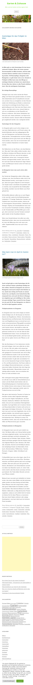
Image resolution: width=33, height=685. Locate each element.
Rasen (26, 235)
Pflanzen (11, 614)
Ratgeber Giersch (20, 617)
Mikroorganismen (12, 613)
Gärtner (25, 232)
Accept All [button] (19, 681)
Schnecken (12, 620)
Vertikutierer (7, 241)
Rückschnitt (22, 619)
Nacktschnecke (25, 613)
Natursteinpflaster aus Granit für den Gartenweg (14, 586)
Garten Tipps (13, 611)
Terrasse (21, 624)
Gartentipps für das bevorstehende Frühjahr (13, 593)
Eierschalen (13, 603)
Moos (10, 235)
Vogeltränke (23, 513)
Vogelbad (17, 513)
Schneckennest (15, 621)
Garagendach (6, 606)
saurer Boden (6, 620)
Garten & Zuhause (16, 3)
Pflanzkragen (16, 614)
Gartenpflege (5, 646)
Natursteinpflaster (6, 658)
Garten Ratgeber (21, 609)
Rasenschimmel (21, 239)
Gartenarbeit (26, 505)
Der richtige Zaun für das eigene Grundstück (13, 580)
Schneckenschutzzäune (17, 622)
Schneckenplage (22, 621)
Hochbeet (4, 652)
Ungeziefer (27, 624)
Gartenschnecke (5, 611)
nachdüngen (15, 235)
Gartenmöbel (18, 607)
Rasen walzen (21, 237)
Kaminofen (5, 654)
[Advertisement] (16, 554)
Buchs (22, 507)
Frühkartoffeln (9, 509)
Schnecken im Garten (6, 621)
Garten (15, 509)
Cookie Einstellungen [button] (8, 681)
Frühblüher (19, 603)
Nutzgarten (21, 235)
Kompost (4, 613)
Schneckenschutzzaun (7, 622)
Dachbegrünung (6, 637)
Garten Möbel (12, 607)
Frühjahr (26, 603)
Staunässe (16, 624)
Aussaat (18, 507)
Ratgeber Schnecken (6, 619)
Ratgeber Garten (9, 617)
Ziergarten (13, 241)
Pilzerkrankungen (20, 511)
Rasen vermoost (12, 237)
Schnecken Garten (19, 620)
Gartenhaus (5, 607)
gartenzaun (5, 650)
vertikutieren (5, 625)
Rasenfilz (6, 239)
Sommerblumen (10, 513)
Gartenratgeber (9, 609)
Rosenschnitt (15, 619)
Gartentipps (26, 230)
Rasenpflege (13, 239)
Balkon (9, 603)
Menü (16, 11)
